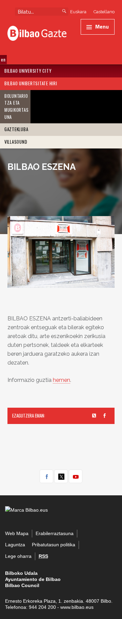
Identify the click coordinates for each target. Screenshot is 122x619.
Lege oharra (18, 556)
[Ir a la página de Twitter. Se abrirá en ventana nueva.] (94, 416)
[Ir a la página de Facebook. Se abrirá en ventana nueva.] (105, 416)
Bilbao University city (28, 71)
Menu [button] (102, 26)
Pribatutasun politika (53, 544)
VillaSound (15, 142)
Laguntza (15, 544)
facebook (46, 476)
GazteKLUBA (16, 129)
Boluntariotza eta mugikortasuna (16, 106)
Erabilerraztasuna (55, 533)
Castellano (104, 11)
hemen (61, 380)
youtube (75, 476)
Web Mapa (16, 533)
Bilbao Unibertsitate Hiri (30, 83)
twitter (61, 476)
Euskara (78, 11)
